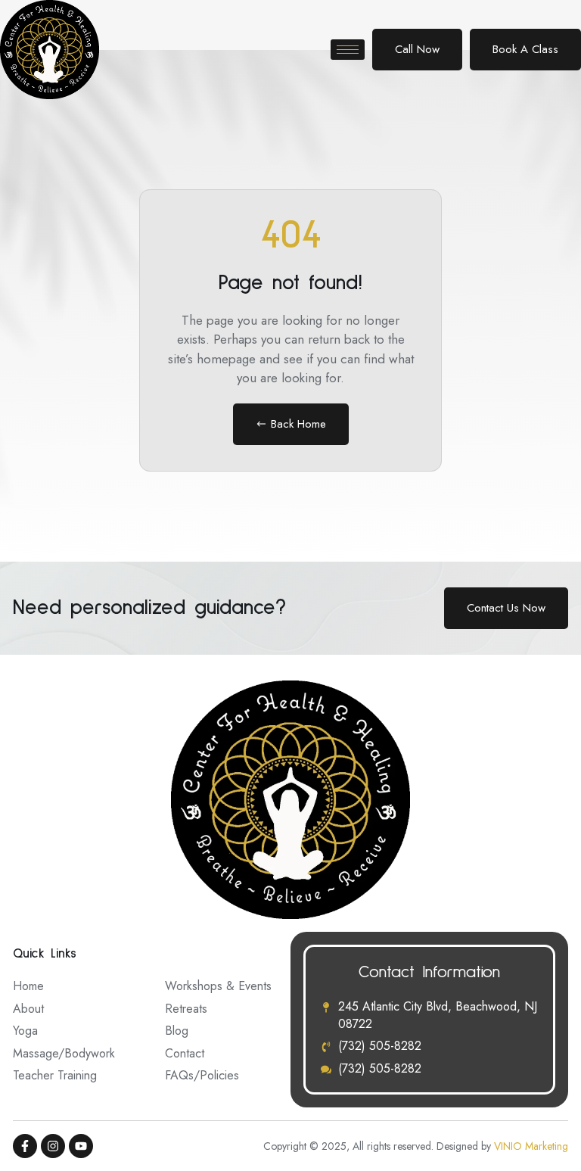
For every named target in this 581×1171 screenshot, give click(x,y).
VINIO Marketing (531, 1146)
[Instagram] (53, 1146)
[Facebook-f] (25, 1146)
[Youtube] (81, 1146)
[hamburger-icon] (348, 49)
